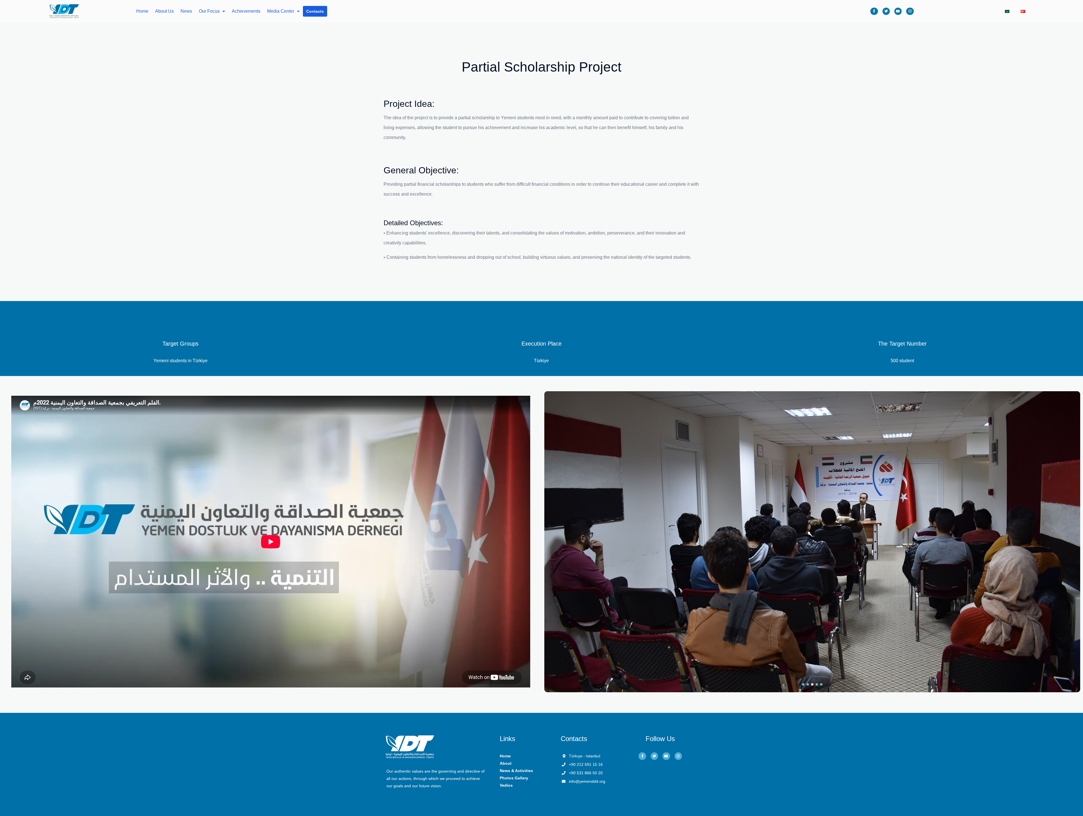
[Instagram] (909, 11)
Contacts (315, 11)
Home (142, 11)
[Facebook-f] (874, 11)
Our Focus (209, 11)
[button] (803, 684)
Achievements (246, 11)
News (186, 11)
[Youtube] (898, 11)
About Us (164, 11)
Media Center (280, 11)
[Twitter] (886, 11)
